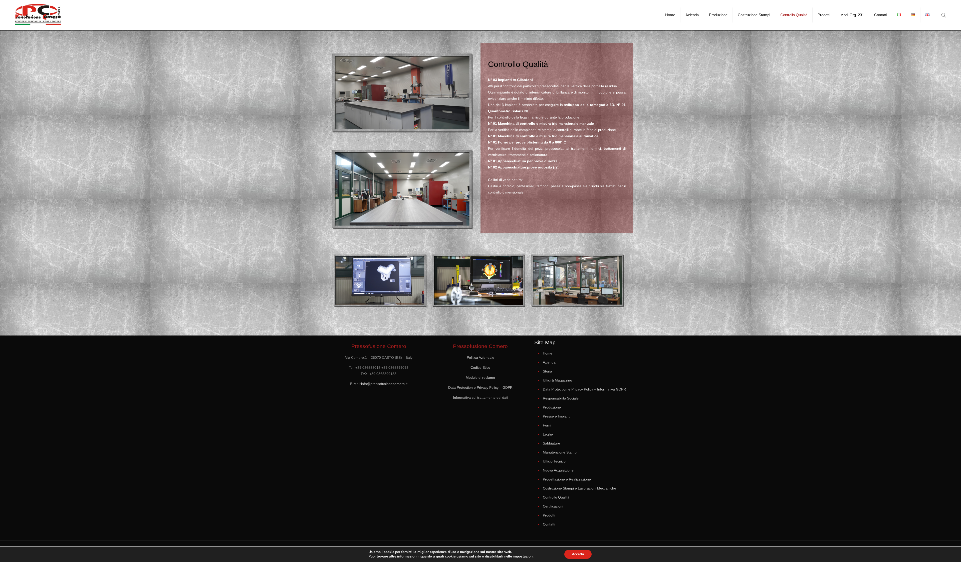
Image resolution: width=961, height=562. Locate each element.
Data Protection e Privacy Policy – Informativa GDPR (584, 389)
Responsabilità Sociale (561, 398)
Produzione (552, 407)
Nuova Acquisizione (558, 470)
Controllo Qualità (556, 497)
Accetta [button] (578, 554)
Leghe (548, 434)
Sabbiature (551, 443)
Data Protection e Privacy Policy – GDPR (480, 388)
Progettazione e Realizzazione (567, 479)
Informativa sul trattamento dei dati (480, 398)
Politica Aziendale (480, 358)
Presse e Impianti (556, 416)
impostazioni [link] (523, 556)
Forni (547, 425)
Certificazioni (553, 506)
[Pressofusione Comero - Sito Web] (38, 15)
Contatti (549, 524)
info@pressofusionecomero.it (384, 384)
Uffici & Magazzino (557, 380)
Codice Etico (480, 368)
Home (547, 353)
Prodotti (549, 515)
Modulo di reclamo (480, 378)
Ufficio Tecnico (554, 461)
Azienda (549, 362)
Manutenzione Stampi (560, 452)
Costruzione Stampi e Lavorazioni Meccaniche (579, 488)
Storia (547, 371)
